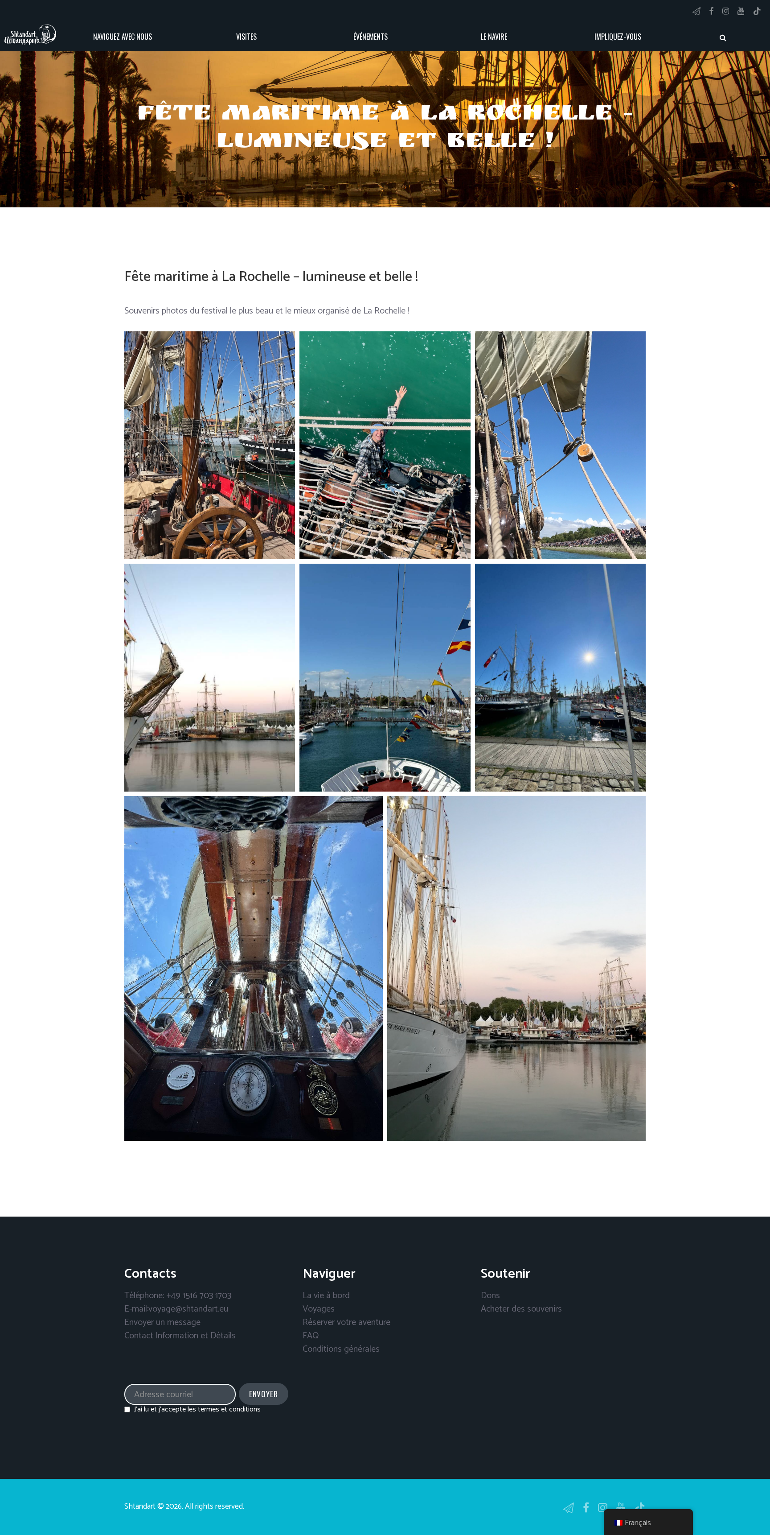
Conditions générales (341, 1349)
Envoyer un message (162, 1322)
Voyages (319, 1309)
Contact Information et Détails (180, 1336)
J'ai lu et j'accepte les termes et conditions (197, 1409)
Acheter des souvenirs (521, 1309)
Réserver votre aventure (346, 1322)
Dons (490, 1295)
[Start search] (723, 38)
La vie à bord (326, 1295)
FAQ (311, 1336)
